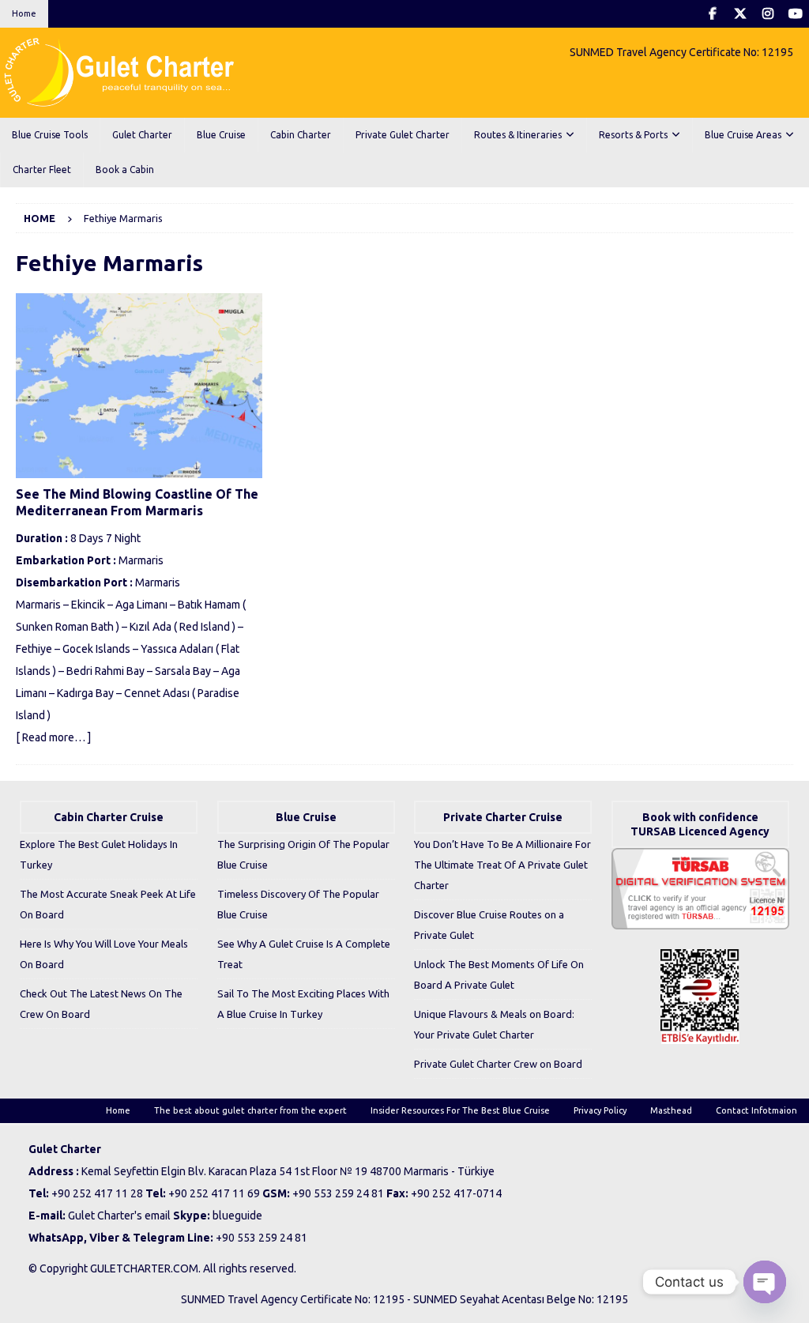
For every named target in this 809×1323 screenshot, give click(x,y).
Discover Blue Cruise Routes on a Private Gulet (489, 924)
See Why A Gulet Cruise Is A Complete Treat (303, 954)
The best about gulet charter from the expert (250, 1110)
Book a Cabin (125, 169)
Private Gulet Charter (403, 135)
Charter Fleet (42, 169)
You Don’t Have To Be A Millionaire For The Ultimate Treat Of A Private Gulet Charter (502, 865)
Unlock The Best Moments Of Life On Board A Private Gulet (499, 974)
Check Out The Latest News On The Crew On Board (101, 1004)
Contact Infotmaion (756, 1110)
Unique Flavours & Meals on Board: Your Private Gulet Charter (494, 1024)
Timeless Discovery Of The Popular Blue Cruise (298, 904)
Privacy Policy (600, 1110)
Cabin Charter (300, 135)
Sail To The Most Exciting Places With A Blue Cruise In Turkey (303, 1004)
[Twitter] (740, 14)
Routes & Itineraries (518, 135)
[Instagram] (767, 14)
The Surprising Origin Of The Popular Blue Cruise (303, 854)
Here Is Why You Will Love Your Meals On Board (104, 954)
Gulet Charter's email (119, 1215)
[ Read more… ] (53, 737)
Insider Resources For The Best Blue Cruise (460, 1110)
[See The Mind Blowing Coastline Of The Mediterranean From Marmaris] (139, 385)
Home (24, 13)
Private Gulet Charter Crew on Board (498, 1063)
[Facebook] (712, 14)
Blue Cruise (221, 135)
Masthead (671, 1110)
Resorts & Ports (633, 135)
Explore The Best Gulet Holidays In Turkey (99, 854)
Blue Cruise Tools (50, 135)
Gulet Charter (142, 135)
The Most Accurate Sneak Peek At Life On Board (108, 904)
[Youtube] (795, 14)
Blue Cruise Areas (743, 135)
